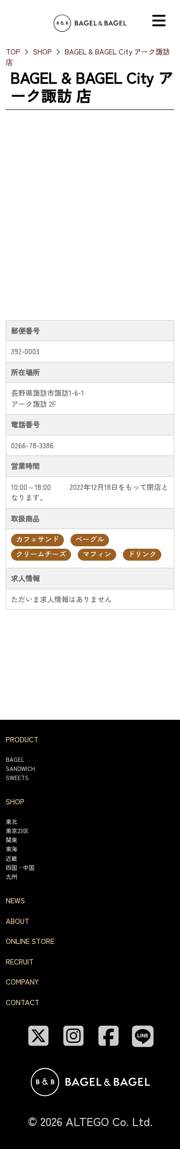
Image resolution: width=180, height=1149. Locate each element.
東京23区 (17, 830)
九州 (11, 876)
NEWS (15, 900)
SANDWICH (20, 768)
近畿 (11, 858)
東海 (11, 849)
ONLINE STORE (30, 941)
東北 (11, 821)
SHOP (42, 51)
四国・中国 (20, 867)
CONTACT (22, 1002)
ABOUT (17, 921)
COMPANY (22, 981)
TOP (13, 51)
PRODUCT (22, 739)
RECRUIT (20, 961)
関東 (11, 839)
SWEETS (17, 777)
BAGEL (15, 759)
